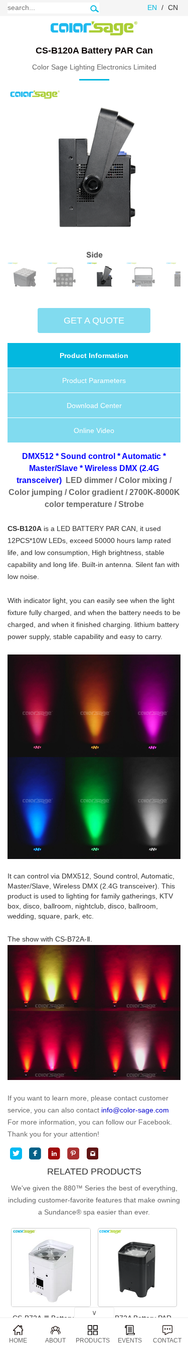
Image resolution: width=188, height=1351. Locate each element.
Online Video (94, 430)
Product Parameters (94, 380)
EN (152, 8)
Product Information (94, 356)
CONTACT (167, 1340)
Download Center (94, 406)
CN (173, 8)
